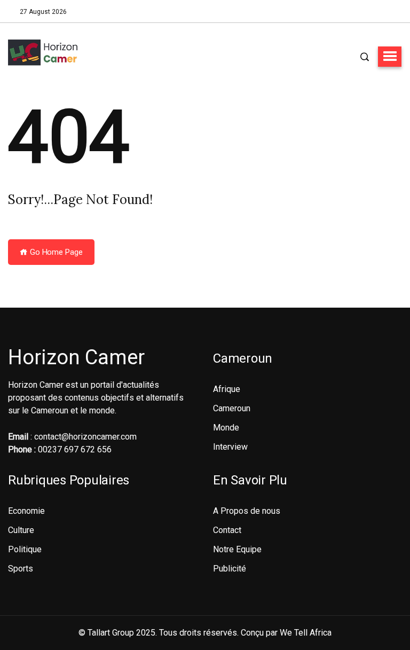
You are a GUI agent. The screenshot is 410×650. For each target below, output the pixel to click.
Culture (21, 530)
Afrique (226, 389)
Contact (227, 530)
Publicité (229, 568)
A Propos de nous (246, 511)
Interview (230, 447)
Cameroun (231, 408)
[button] (389, 56)
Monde (226, 427)
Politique (25, 549)
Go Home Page (55, 252)
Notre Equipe (237, 549)
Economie (26, 511)
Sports (20, 568)
